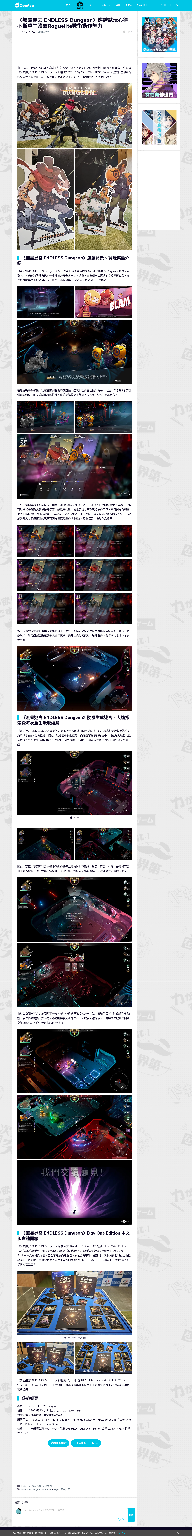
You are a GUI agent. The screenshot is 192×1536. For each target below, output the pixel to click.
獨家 (104, 5)
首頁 (68, 5)
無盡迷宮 (65, 1489)
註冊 (163, 5)
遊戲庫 (128, 5)
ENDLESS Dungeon (31, 1489)
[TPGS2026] (80, 5)
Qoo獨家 (36, 1485)
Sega (56, 1489)
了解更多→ (121, 1533)
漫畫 (118, 5)
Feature (47, 1489)
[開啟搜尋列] (152, 5)
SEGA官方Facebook (86, 1443)
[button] (22, 783)
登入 (176, 5)
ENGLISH (142, 5)
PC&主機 (25, 1485)
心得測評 (47, 1485)
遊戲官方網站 (59, 1443)
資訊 (91, 5)
